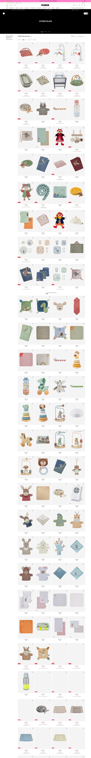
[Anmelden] (76, 5)
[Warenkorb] (84, 5)
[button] (74, 36)
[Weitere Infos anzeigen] (26, 68)
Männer (11, 5)
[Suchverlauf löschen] (84, 7)
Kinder (15, 5)
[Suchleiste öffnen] (71, 7)
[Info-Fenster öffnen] (84, 1)
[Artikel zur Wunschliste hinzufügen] (32, 43)
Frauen (7, 5)
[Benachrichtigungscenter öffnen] (79, 5)
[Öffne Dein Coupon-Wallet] (74, 5)
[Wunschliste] (81, 5)
